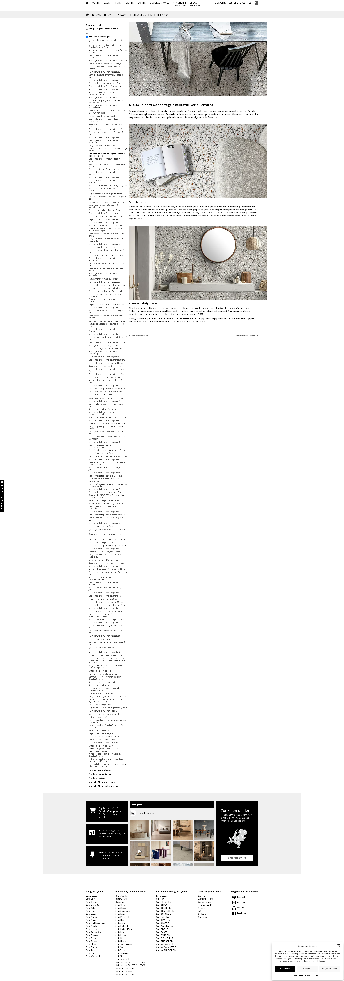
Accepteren (285, 968)
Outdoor (160, 899)
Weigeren (307, 968)
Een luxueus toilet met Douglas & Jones (106, 226)
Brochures (202, 917)
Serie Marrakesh (122, 917)
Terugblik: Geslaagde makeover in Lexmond (107, 696)
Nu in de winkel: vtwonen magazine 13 (105, 89)
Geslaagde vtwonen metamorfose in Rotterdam (104, 141)
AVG (199, 911)
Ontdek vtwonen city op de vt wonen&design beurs (108, 150)
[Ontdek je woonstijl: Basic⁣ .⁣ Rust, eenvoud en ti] (140, 851)
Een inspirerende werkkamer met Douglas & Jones (108, 573)
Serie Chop (120, 905)
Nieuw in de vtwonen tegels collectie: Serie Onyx (107, 41)
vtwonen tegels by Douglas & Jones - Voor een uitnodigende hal (107, 726)
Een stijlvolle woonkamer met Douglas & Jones (106, 519)
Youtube (240, 907)
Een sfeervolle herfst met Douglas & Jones (107, 619)
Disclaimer (202, 914)
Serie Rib (119, 938)
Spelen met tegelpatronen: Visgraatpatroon (107, 417)
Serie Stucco (91, 947)
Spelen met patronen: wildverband (104, 714)
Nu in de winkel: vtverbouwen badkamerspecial (101, 93)
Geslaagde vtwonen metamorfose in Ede (106, 129)
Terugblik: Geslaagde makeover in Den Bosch (105, 648)
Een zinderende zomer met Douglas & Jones (108, 456)
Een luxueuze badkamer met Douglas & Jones (106, 133)
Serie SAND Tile (163, 935)
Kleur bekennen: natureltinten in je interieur (107, 366)
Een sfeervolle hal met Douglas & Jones (105, 210)
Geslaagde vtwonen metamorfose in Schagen (104, 160)
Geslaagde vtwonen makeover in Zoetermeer (103, 507)
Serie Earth (120, 914)
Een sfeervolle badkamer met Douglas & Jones (106, 468)
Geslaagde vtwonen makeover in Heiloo (106, 363)
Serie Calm (90, 899)
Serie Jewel (90, 911)
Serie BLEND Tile (163, 902)
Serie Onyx (120, 923)
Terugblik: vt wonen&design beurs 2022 (105, 146)
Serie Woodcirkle (122, 959)
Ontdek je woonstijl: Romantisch (103, 746)
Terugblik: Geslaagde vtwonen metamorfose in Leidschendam (108, 485)
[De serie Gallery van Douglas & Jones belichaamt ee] (161, 851)
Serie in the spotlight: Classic (101, 542)
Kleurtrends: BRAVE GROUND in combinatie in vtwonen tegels (107, 496)
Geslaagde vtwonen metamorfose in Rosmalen (104, 275)
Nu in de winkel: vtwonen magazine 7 (104, 222)
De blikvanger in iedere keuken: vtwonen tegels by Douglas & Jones (106, 700)
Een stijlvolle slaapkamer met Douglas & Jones (106, 433)
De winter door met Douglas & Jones (104, 560)
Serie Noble (120, 920)
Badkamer (119, 902)
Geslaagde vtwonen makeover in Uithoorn (107, 602)
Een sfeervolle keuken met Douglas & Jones (107, 291)
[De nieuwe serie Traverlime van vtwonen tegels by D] (183, 830)
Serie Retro (91, 938)
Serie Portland (121, 926)
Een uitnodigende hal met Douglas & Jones (107, 539)
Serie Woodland (93, 956)
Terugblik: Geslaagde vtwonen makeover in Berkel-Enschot (107, 530)
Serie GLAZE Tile (163, 923)
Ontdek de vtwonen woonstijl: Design (105, 64)
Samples (113, 811)
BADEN (107, 2)
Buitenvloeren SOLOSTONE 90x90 (130, 965)
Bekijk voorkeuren (329, 968)
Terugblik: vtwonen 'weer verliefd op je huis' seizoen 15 (107, 295)
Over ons (202, 896)
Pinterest (107, 836)
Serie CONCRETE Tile (165, 914)
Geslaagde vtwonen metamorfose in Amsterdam (104, 259)
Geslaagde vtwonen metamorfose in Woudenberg (104, 107)
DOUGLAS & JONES (159, 2)
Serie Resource (121, 935)
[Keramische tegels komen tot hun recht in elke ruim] (204, 830)
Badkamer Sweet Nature (126, 974)
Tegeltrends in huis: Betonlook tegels (104, 213)
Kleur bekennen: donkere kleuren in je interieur (105, 300)
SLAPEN (130, 2)
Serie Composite (122, 911)
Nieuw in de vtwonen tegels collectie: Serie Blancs (107, 626)
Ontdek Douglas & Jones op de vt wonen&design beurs (103, 750)
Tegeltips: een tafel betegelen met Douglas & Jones (108, 338)
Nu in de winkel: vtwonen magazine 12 (105, 357)
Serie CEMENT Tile (164, 905)
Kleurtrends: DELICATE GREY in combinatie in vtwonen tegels (108, 463)
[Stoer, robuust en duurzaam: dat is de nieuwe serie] (204, 851)
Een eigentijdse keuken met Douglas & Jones (108, 186)
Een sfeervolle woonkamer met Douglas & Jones (107, 311)
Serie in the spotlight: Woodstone (103, 730)
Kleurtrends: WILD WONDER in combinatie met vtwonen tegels (107, 112)
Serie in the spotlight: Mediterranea (104, 500)
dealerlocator (188, 318)
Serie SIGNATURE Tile (165, 938)
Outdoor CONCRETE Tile (167, 947)
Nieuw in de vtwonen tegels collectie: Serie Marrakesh (107, 438)
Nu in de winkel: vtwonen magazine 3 (104, 282)
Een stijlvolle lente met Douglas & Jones (106, 255)
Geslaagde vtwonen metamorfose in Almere (108, 61)
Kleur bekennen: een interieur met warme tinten (106, 235)
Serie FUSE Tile (162, 917)
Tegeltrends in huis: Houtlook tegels (104, 116)
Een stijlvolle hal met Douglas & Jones (105, 345)
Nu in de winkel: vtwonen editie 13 (103, 743)
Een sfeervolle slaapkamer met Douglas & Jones (107, 588)
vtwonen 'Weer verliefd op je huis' (103, 674)
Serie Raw (119, 932)
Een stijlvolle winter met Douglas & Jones (106, 83)
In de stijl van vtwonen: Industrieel (103, 599)
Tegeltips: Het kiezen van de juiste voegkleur (108, 708)
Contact (201, 908)
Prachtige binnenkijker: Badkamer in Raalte (107, 450)
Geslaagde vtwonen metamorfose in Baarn (107, 374)
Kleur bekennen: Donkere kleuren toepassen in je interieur (108, 125)
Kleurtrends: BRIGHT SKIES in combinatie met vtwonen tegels (106, 230)
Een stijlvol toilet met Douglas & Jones (105, 377)
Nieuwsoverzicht (205, 905)
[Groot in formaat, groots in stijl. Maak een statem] (183, 851)
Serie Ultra (90, 953)
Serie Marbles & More (95, 923)
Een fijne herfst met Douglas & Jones (104, 169)
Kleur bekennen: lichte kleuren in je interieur (107, 563)
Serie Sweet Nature (123, 944)
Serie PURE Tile (162, 932)
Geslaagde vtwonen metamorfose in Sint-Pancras (107, 370)
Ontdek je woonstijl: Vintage (101, 717)
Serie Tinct (90, 950)
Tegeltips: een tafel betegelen (101, 733)
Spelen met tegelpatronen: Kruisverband (106, 476)
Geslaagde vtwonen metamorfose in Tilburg (107, 342)
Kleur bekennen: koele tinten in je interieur (107, 424)
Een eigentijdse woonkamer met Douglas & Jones (107, 198)
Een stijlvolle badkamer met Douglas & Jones (108, 285)
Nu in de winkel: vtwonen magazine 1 (104, 80)
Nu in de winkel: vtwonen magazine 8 (104, 442)
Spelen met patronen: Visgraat (102, 682)
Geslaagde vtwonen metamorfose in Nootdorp (104, 181)
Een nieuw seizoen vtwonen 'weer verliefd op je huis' (108, 189)
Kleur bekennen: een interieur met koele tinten (106, 269)
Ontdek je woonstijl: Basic (100, 671)
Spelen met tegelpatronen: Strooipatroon (107, 389)
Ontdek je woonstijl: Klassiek (101, 693)
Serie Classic (120, 908)
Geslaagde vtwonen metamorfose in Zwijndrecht (104, 330)
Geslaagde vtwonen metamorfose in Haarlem (104, 583)
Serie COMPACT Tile (165, 911)
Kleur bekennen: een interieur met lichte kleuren (106, 317)
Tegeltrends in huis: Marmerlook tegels (105, 247)
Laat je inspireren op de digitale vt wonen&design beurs (103, 615)
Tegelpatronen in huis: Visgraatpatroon (105, 194)
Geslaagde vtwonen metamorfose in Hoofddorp (104, 352)
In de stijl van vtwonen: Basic (101, 526)
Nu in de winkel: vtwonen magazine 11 (105, 137)
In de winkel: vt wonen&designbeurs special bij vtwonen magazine (107, 765)
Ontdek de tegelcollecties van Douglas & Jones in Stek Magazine (106, 760)
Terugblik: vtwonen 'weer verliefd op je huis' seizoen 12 (107, 556)
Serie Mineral (91, 929)
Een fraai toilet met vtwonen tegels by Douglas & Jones (105, 678)
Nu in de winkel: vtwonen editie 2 (103, 711)
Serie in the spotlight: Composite (103, 409)
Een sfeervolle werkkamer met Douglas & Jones (106, 251)
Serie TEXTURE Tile (164, 941)
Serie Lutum (91, 914)
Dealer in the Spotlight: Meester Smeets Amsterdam (106, 101)
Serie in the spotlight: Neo (100, 705)
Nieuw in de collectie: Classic (101, 395)
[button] (338, 946)
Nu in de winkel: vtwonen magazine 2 (104, 72)
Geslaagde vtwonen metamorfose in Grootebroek (104, 120)
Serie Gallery (91, 908)
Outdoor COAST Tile (165, 944)
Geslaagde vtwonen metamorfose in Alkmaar (104, 173)
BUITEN (142, 2)
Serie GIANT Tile (163, 920)
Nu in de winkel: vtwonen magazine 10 (105, 177)
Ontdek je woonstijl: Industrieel (102, 740)
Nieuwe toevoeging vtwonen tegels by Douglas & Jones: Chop (105, 46)
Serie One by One (93, 932)
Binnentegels (91, 896)
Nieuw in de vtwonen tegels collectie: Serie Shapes (107, 68)
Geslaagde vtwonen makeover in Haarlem (107, 360)
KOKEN (118, 2)
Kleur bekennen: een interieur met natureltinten (103, 206)
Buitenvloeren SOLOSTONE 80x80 (130, 962)
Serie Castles (91, 902)
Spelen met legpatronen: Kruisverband (105, 349)
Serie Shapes (121, 941)
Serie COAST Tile (163, 908)
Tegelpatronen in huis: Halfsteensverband (106, 202)
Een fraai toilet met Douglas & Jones (104, 552)
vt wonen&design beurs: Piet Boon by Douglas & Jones (105, 755)
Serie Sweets (121, 947)
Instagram (241, 902)
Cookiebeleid (298, 975)
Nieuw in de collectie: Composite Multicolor (107, 569)
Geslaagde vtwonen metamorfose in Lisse (107, 97)
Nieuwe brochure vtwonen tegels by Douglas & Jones (108, 51)
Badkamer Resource (124, 971)
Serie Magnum (92, 917)
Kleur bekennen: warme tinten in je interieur (107, 398)
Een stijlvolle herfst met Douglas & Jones (106, 392)
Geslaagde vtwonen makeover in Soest (105, 596)
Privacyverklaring (313, 975)
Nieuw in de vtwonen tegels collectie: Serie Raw (107, 381)
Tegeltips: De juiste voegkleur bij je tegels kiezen (106, 325)
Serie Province (92, 935)
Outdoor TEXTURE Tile (166, 950)
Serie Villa (119, 956)
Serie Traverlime (122, 953)
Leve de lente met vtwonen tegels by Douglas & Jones (104, 689)
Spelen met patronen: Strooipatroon (105, 736)
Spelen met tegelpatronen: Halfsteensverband (100, 446)
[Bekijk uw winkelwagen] (250, 3)
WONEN (96, 2)
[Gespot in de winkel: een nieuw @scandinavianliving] (161, 830)
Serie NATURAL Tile (164, 926)
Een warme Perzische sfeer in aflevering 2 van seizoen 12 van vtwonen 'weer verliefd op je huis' (107, 660)
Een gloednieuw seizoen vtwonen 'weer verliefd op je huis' (105, 667)
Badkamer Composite (125, 968)
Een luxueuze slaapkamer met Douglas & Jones (106, 264)
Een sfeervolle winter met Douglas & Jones (107, 321)
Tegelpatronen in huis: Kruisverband (104, 279)
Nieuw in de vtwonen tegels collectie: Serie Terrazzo (107, 155)
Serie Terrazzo (121, 950)
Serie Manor (91, 920)
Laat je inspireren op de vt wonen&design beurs (107, 165)
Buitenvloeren (121, 899)
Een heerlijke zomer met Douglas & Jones (106, 216)
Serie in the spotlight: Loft (100, 685)
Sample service (204, 902)
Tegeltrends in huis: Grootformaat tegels (106, 86)
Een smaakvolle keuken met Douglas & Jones (105, 632)
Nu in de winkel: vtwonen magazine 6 (104, 244)
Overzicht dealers (205, 899)
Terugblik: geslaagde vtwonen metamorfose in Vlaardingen (107, 721)
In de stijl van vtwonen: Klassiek (102, 453)
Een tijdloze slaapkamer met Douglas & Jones (106, 76)
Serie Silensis (91, 944)
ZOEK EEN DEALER (237, 858)
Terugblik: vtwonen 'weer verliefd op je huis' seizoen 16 (107, 240)
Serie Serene (91, 941)
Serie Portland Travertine (126, 929)
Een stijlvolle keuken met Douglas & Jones (107, 492)
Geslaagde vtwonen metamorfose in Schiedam (104, 56)
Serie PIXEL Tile (163, 929)
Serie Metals (91, 926)
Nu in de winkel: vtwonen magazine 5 (104, 489)
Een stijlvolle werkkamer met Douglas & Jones (106, 405)
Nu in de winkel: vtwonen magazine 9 (104, 420)
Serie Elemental (92, 905)
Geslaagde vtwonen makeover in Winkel (106, 611)
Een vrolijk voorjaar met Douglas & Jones (106, 503)
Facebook (241, 913)
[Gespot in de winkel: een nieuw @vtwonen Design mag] (140, 830)
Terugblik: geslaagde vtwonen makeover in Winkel (107, 427)
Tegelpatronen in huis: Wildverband (104, 219)
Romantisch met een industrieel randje (105, 655)
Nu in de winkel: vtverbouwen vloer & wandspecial (104, 480)
